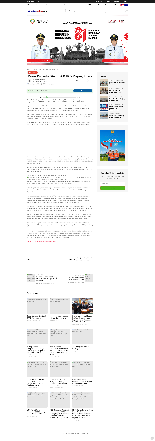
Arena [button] (81, 4)
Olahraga (107, 4)
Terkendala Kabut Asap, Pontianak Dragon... (117, 116)
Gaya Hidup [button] (56, 4)
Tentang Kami (61, 436)
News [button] (54, 241)
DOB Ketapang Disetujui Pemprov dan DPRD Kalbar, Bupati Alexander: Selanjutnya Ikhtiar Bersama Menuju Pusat (59, 414)
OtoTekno (89, 4)
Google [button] (50, 241)
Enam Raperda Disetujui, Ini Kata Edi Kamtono (59, 317)
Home (28, 69)
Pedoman (70, 436)
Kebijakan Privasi (93, 436)
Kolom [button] (65, 4)
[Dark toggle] (127, 11)
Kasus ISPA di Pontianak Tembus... (117, 83)
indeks (114, 4)
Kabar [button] (28, 4)
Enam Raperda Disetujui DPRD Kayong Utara (36, 317)
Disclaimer (77, 436)
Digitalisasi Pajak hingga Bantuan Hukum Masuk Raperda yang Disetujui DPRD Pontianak (82, 319)
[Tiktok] (83, 429)
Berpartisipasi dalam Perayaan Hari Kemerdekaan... (116, 108)
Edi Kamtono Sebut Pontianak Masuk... (115, 91)
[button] (123, 11)
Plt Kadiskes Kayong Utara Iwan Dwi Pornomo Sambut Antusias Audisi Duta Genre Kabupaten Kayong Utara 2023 (82, 414)
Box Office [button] (98, 4)
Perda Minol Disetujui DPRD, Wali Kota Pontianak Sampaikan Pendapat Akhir (35, 382)
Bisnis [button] (47, 4)
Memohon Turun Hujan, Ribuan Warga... (117, 100)
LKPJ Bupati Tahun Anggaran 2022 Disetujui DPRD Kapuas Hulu (82, 381)
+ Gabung (82, 90)
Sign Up (112, 188)
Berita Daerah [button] (38, 4)
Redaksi (84, 436)
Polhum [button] (73, 4)
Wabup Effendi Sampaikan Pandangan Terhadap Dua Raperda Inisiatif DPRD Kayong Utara (36, 350)
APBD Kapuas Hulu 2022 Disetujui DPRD (81, 348)
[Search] (104, 11)
